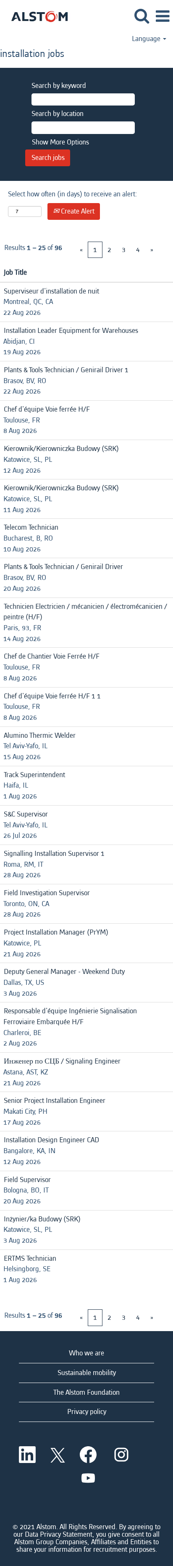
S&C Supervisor (26, 814)
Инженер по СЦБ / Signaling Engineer (62, 1061)
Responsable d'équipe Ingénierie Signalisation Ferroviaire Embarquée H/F (70, 1016)
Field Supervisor (27, 1179)
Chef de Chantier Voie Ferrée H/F (52, 656)
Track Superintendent (34, 775)
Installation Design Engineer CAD (51, 1140)
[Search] (141, 16)
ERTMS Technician (30, 1258)
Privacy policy (86, 1411)
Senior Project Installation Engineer (54, 1100)
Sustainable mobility (87, 1373)
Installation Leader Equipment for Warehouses (71, 330)
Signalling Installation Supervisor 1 (54, 853)
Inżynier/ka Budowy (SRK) (42, 1219)
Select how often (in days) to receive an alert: (72, 194)
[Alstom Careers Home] (36, 15)
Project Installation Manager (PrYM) (56, 932)
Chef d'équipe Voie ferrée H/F (47, 409)
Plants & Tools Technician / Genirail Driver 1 (66, 370)
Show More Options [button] (60, 142)
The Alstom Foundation (86, 1392)
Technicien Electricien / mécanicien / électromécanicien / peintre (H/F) (85, 612)
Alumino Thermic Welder (40, 735)
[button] (162, 17)
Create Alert (76, 211)
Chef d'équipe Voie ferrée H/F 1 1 (52, 696)
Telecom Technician (31, 527)
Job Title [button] (15, 272)
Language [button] (147, 39)
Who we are (86, 1353)
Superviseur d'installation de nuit (51, 291)
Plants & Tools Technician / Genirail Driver (63, 566)
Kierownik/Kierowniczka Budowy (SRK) (61, 448)
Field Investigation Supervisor (47, 893)
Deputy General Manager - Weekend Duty (64, 971)
